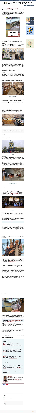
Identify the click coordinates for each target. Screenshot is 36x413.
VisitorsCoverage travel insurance (13, 358)
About (22, 3)
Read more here (17, 379)
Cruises (31, 2)
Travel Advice (27, 2)
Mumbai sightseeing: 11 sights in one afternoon (19, 0)
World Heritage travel (5, 381)
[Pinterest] (33, 0)
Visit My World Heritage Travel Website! (29, 5)
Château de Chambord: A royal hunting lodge (7, 388)
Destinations (19, 2)
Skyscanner (4, 342)
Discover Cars (5, 345)
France (12, 8)
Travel (14, 8)
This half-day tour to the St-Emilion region (16, 320)
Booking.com (4, 343)
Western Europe (16, 8)
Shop (20, 3)
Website (10, 261)
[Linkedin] (32, 0)
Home (14, 2)
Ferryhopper (4, 356)
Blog (16, 2)
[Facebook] (30, 0)
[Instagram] (31, 0)
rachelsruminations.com (5, 382)
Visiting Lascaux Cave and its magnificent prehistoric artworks (19, 389)
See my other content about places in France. (8, 221)
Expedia (4, 344)
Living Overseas (23, 2)
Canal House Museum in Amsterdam (15, 193)
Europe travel (9, 8)
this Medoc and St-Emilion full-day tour (10, 321)
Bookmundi (4, 348)
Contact (25, 3)
